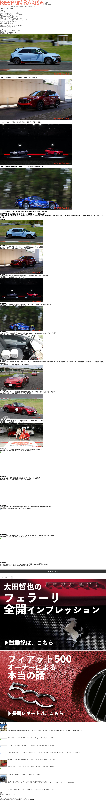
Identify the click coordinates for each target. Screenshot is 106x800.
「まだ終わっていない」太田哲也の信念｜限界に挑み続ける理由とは (21, 449)
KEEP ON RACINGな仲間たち (7, 27)
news (29, 248)
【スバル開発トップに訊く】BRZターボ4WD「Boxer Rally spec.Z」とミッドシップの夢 (28, 333)
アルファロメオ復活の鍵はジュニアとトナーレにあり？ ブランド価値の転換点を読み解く (27, 535)
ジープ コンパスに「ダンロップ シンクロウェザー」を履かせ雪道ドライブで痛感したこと (30, 790)
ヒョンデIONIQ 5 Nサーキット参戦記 (9, 13)
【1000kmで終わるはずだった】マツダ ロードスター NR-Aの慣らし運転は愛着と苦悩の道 (30, 767)
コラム (1, 24)
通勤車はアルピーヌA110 (6, 15)
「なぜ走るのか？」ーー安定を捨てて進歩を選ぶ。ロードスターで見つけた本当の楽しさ (27, 392)
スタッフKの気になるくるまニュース (9, 28)
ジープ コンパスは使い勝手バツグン (9, 21)
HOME (1, 11)
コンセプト (3, 792)
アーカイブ (3, 29)
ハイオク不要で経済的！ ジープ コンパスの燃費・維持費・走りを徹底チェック (27, 781)
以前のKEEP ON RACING (6, 8)
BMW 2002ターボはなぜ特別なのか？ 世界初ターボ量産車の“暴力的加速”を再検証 (25, 507)
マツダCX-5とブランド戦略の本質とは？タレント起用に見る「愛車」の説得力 (24, 276)
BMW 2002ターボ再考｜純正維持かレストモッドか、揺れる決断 (20, 478)
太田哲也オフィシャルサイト (7, 794)
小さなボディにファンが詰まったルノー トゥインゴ (13, 20)
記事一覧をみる (53, 571)
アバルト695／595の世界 (6, 17)
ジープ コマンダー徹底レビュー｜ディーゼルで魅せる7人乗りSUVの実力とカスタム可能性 (30, 745)
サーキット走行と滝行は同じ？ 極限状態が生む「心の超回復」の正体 (21, 421)
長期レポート (3, 12)
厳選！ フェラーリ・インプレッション (10, 30)
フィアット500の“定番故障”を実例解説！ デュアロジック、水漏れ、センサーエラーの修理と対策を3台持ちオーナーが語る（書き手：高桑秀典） (45, 730)
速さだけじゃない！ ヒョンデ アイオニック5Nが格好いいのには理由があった (24, 564)
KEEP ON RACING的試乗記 (7, 23)
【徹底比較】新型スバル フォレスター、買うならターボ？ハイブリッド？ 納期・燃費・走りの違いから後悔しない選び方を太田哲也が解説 (43, 752)
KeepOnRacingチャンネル (7, 33)
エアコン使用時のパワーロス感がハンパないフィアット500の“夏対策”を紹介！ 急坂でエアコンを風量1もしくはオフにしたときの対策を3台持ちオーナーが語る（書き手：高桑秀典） (53, 362)
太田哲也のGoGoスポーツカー (8, 32)
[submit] (12, 577)
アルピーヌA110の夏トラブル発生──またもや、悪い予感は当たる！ (25, 774)
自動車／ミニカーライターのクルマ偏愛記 (11, 25)
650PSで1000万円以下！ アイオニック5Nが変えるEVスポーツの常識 (21, 247)
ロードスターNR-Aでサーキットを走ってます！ (12, 14)
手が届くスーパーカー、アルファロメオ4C (11, 19)
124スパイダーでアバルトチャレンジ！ (10, 16)
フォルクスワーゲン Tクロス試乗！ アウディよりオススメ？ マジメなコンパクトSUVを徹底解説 (49, 782)
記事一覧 (2, 793)
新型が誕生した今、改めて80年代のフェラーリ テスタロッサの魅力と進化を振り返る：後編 (31, 759)
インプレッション (4, 22)
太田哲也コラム (4, 31)
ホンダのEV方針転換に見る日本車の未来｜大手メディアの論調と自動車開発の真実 (25, 304)
